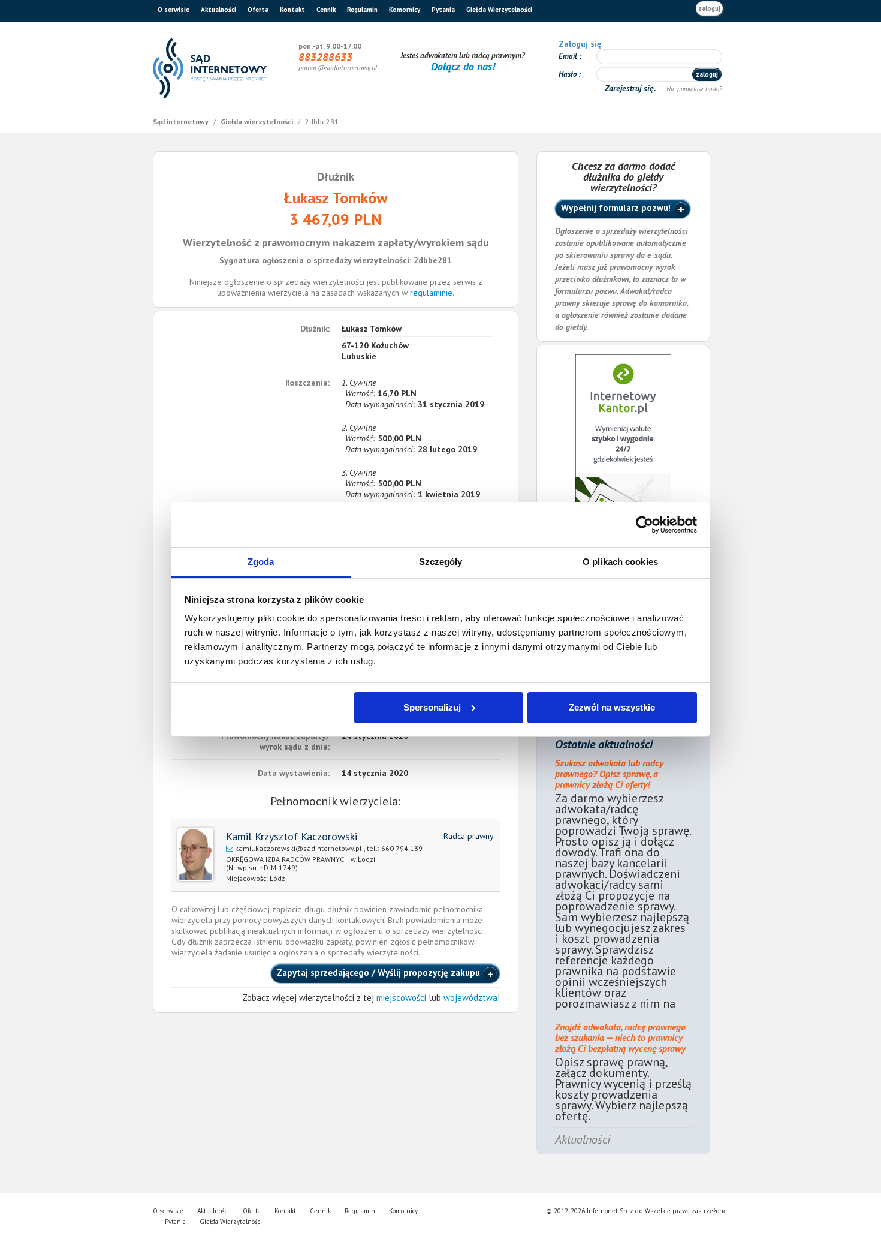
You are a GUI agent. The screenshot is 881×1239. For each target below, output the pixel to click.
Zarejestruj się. (631, 88)
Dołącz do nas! (463, 66)
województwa (470, 997)
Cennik (326, 9)
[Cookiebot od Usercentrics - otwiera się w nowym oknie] (644, 525)
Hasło (568, 74)
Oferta (258, 9)
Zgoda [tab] (261, 562)
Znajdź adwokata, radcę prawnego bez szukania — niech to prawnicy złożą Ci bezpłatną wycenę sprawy (620, 1037)
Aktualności (218, 9)
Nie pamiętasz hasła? (694, 89)
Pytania (443, 9)
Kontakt (292, 9)
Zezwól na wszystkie (612, 707)
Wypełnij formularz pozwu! (616, 207)
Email (569, 56)
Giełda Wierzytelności (499, 9)
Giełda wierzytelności (258, 121)
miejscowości (401, 997)
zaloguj (709, 8)
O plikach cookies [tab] (620, 562)
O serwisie (173, 9)
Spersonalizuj (432, 707)
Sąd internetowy (181, 121)
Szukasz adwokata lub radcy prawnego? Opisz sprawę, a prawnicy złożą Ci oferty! (609, 773)
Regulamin (362, 9)
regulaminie (431, 292)
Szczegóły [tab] (441, 562)
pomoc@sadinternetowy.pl (337, 67)
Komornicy (404, 9)
